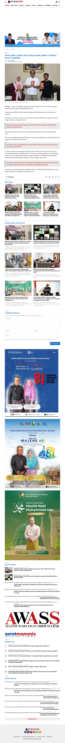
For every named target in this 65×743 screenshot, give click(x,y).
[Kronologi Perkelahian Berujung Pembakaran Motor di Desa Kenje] (22, 712)
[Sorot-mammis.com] (15, 1)
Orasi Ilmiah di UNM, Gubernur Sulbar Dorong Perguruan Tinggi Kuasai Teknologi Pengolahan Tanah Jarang (50, 214)
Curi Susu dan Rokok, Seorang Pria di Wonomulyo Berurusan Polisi (49, 702)
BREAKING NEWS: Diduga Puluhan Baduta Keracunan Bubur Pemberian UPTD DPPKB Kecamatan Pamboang (34, 661)
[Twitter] (28, 732)
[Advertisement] (32, 19)
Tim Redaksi (11, 60)
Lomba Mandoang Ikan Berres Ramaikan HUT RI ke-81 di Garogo (50, 597)
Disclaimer (17, 736)
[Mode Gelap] (57, 2)
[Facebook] (25, 732)
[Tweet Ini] (49, 177)
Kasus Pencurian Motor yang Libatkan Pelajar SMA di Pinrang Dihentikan (51, 697)
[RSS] (40, 732)
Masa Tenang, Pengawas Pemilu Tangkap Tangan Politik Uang (27, 666)
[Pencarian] (59, 2)
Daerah (7, 52)
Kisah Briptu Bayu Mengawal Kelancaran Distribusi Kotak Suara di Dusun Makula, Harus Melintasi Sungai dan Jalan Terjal (32, 672)
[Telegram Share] (56, 177)
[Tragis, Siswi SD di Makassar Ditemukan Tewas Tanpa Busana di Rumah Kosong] (26, 682)
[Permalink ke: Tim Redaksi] (6, 61)
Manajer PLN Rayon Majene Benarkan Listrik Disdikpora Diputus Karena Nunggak (32, 651)
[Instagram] (34, 732)
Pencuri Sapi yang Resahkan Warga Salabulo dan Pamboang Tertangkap (51, 708)
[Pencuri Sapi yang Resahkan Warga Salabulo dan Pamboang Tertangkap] (24, 707)
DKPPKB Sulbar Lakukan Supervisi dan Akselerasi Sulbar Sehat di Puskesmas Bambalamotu (32, 214)
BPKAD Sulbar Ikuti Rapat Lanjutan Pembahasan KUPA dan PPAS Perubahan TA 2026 (13, 214)
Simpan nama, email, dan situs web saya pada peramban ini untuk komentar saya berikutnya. (30, 339)
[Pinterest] (31, 732)
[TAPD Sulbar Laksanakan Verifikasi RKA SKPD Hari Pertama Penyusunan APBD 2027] (51, 189)
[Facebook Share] (46, 177)
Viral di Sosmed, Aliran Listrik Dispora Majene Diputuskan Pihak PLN (28, 646)
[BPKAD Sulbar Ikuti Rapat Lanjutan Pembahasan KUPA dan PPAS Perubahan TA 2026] (13, 206)
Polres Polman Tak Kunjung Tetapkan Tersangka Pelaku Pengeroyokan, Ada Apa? (33, 656)
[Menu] (6, 1)
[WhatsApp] (37, 732)
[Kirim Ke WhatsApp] (59, 177)
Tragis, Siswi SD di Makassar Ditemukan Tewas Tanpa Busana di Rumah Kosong (35, 684)
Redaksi (49, 736)
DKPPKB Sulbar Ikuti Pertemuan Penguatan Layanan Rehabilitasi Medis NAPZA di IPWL (32, 196)
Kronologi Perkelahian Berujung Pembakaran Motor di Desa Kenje (50, 714)
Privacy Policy (41, 736)
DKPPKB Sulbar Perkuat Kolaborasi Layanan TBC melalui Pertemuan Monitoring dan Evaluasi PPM (12, 196)
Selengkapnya (32, 719)
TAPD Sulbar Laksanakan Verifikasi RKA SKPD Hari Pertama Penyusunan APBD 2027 (51, 196)
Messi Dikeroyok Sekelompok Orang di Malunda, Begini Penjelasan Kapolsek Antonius (37, 691)
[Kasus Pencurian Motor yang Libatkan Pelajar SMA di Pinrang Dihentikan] (24, 695)
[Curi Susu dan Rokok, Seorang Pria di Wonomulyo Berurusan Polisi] (22, 701)
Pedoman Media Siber (28, 736)
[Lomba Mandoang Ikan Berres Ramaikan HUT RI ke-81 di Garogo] (22, 596)
